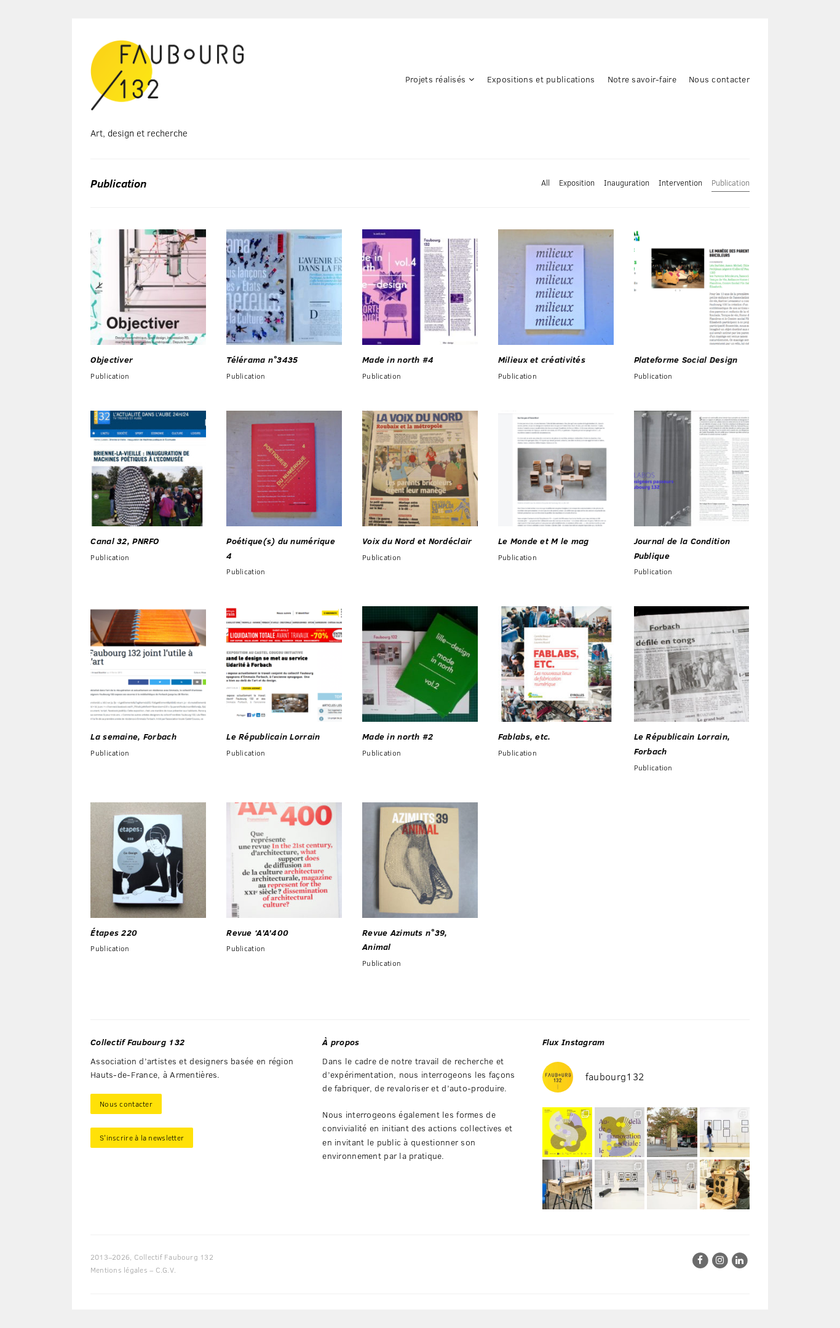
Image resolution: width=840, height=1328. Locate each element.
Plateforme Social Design (686, 359)
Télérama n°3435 (262, 359)
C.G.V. (166, 1270)
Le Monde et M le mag (543, 541)
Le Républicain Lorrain (273, 736)
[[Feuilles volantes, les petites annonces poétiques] (672, 1132)
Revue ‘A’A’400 (257, 932)
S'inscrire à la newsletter (142, 1137)
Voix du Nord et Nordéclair (417, 541)
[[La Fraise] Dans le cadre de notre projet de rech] (725, 1184)
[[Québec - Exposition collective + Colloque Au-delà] (567, 1132)
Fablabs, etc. (524, 736)
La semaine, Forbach (133, 736)
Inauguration (626, 182)
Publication (730, 182)
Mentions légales (119, 1270)
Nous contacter (719, 79)
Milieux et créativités (541, 359)
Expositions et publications (541, 79)
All (545, 182)
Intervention (680, 182)
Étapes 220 (113, 932)
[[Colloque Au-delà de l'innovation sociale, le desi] (619, 1132)
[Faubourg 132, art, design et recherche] (167, 75)
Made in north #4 (398, 359)
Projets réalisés (435, 79)
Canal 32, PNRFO (124, 541)
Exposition (577, 182)
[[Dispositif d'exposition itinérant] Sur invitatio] (725, 1132)
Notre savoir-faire (642, 79)
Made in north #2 (397, 736)
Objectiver (111, 359)
